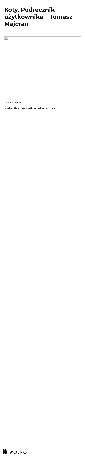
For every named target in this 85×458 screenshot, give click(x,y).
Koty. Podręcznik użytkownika (30, 109)
